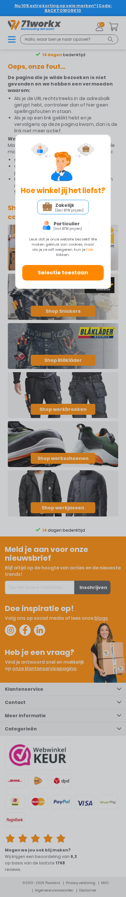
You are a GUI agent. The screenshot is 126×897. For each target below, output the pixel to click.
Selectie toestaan (63, 272)
